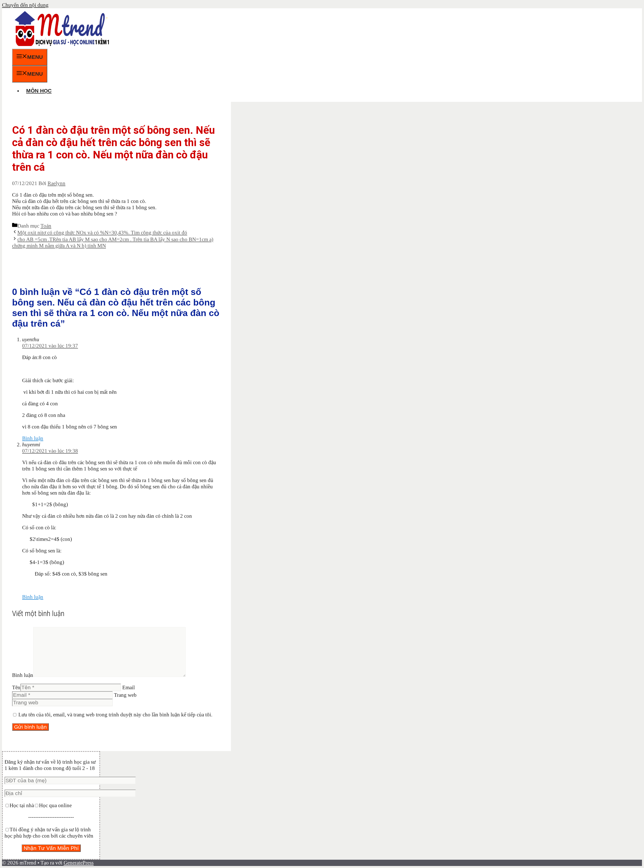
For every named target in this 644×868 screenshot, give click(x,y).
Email (128, 687)
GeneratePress (79, 863)
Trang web (125, 695)
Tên (16, 687)
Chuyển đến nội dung (25, 5)
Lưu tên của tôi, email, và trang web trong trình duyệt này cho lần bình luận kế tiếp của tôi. (115, 715)
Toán (46, 226)
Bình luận (32, 438)
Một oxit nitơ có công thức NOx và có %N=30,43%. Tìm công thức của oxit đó (102, 233)
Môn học (39, 91)
